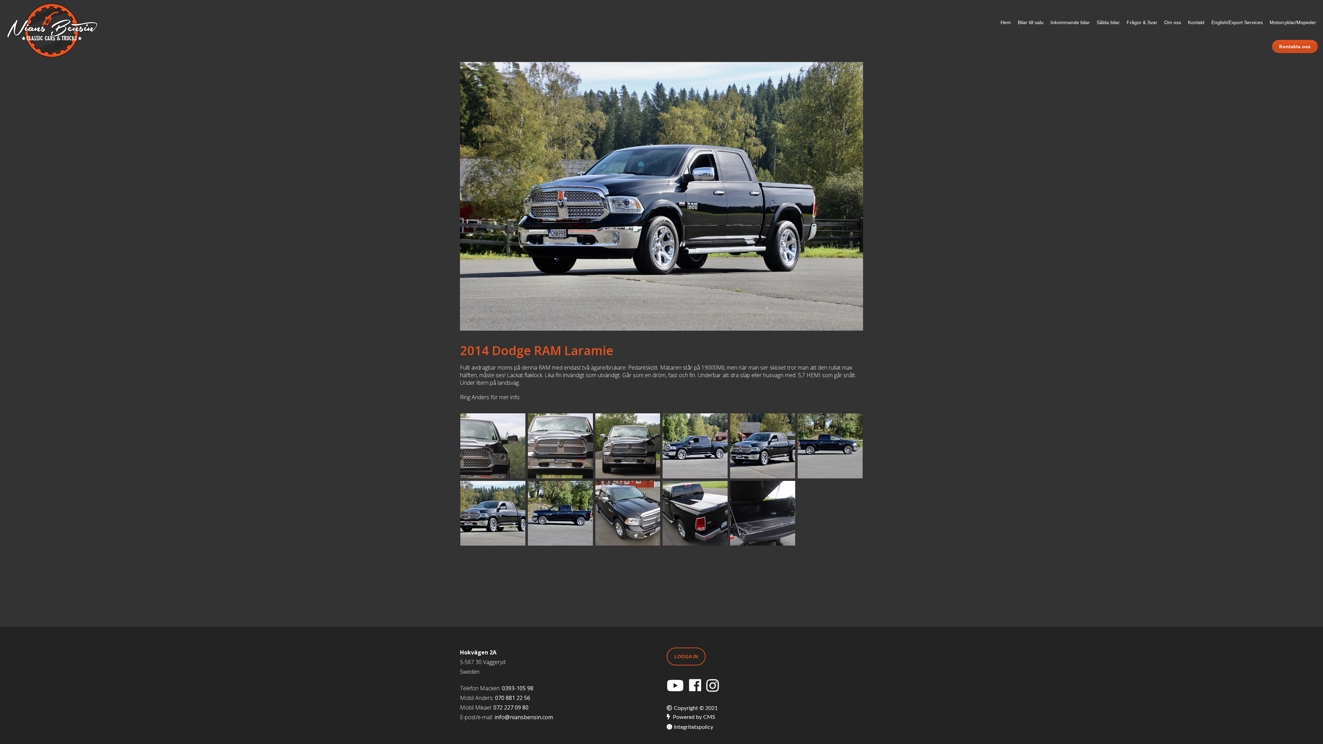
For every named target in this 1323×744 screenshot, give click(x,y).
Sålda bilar (1108, 22)
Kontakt (1196, 22)
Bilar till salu (1031, 22)
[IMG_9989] (695, 513)
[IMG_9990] (627, 513)
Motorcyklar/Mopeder (1293, 22)
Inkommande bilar (1070, 22)
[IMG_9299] (492, 445)
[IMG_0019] (695, 445)
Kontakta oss (1295, 46)
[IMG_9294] (560, 445)
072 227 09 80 (511, 707)
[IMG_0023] (492, 513)
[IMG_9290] (762, 513)
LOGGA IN (686, 656)
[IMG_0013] (830, 445)
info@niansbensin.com (523, 717)
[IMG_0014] (560, 513)
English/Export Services (1237, 22)
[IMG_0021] (762, 445)
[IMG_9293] (627, 445)
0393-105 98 (517, 688)
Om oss (1172, 22)
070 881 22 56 (512, 698)
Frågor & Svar (1142, 22)
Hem (1006, 22)
